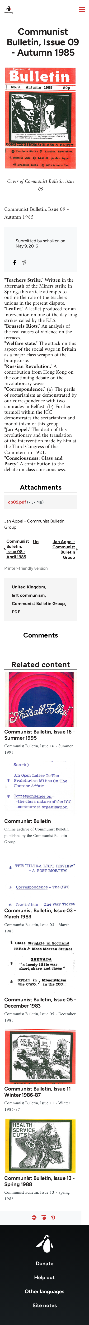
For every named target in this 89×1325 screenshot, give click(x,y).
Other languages (44, 1291)
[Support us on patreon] (44, 1217)
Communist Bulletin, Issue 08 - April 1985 (17, 549)
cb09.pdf (17, 502)
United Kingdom (28, 587)
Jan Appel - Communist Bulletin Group (63, 549)
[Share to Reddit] (24, 262)
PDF (16, 611)
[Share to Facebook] (15, 262)
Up (36, 541)
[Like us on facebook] (34, 1217)
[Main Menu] (82, 9)
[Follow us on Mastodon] (53, 1217)
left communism (28, 595)
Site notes (45, 1305)
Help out (44, 1277)
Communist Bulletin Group (38, 603)
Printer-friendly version (26, 568)
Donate (44, 1263)
